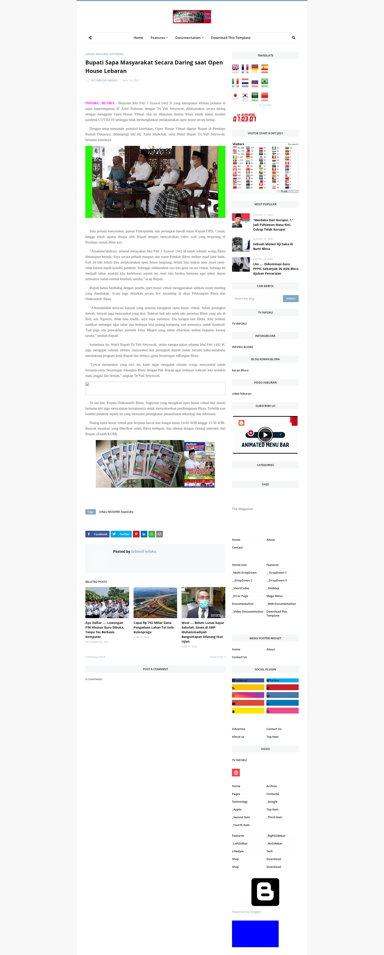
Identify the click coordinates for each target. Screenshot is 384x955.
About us (238, 737)
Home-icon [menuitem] (239, 565)
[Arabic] (256, 100)
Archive (271, 786)
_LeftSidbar (240, 843)
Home (236, 540)
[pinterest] (282, 627)
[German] (256, 72)
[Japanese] (236, 100)
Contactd (272, 794)
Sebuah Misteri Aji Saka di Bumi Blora (273, 246)
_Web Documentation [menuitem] (281, 604)
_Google (271, 802)
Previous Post (96, 657)
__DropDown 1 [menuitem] (276, 573)
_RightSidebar (276, 836)
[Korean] (246, 100)
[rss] (248, 687)
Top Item (272, 737)
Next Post (216, 657)
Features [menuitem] (158, 37)
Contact (237, 547)
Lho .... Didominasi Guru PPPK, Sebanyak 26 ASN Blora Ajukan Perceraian (275, 268)
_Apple (236, 809)
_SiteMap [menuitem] (272, 588)
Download (273, 859)
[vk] (282, 695)
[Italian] (236, 86)
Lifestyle (238, 851)
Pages (236, 794)
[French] (246, 72)
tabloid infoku (106, 80)
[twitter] (282, 680)
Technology (240, 802)
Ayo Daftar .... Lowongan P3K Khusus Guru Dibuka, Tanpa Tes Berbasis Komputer (104, 630)
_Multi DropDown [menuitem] (244, 573)
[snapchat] (248, 711)
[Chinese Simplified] (265, 100)
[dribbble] (282, 711)
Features (238, 836)
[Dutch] (246, 86)
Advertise (238, 729)
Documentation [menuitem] (188, 37)
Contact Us (239, 657)
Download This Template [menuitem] (231, 37)
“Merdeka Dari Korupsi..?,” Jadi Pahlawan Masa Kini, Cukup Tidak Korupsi (273, 224)
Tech (269, 851)
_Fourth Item (241, 825)
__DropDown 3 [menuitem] (276, 580)
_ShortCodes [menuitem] (240, 588)
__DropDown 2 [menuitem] (242, 580)
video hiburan (241, 394)
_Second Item (241, 817)
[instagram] (248, 627)
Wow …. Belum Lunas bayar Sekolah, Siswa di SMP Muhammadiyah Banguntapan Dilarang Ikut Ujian (203, 632)
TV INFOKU (239, 324)
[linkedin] (282, 703)
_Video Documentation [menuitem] (247, 611)
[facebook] (248, 680)
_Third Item (274, 817)
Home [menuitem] (138, 37)
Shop (235, 859)
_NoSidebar (274, 843)
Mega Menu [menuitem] (274, 596)
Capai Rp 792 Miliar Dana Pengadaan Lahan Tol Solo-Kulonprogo (154, 627)
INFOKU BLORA (242, 347)
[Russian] (256, 86)
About (270, 540)
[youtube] (248, 703)
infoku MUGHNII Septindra (104, 54)
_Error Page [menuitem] (240, 596)
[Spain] (265, 72)
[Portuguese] (265, 86)
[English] (236, 72)
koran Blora (240, 370)
